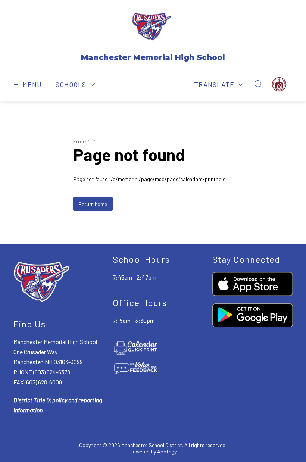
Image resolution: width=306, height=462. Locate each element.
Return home (93, 204)
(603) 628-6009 (43, 381)
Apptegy (167, 451)
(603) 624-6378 (51, 371)
